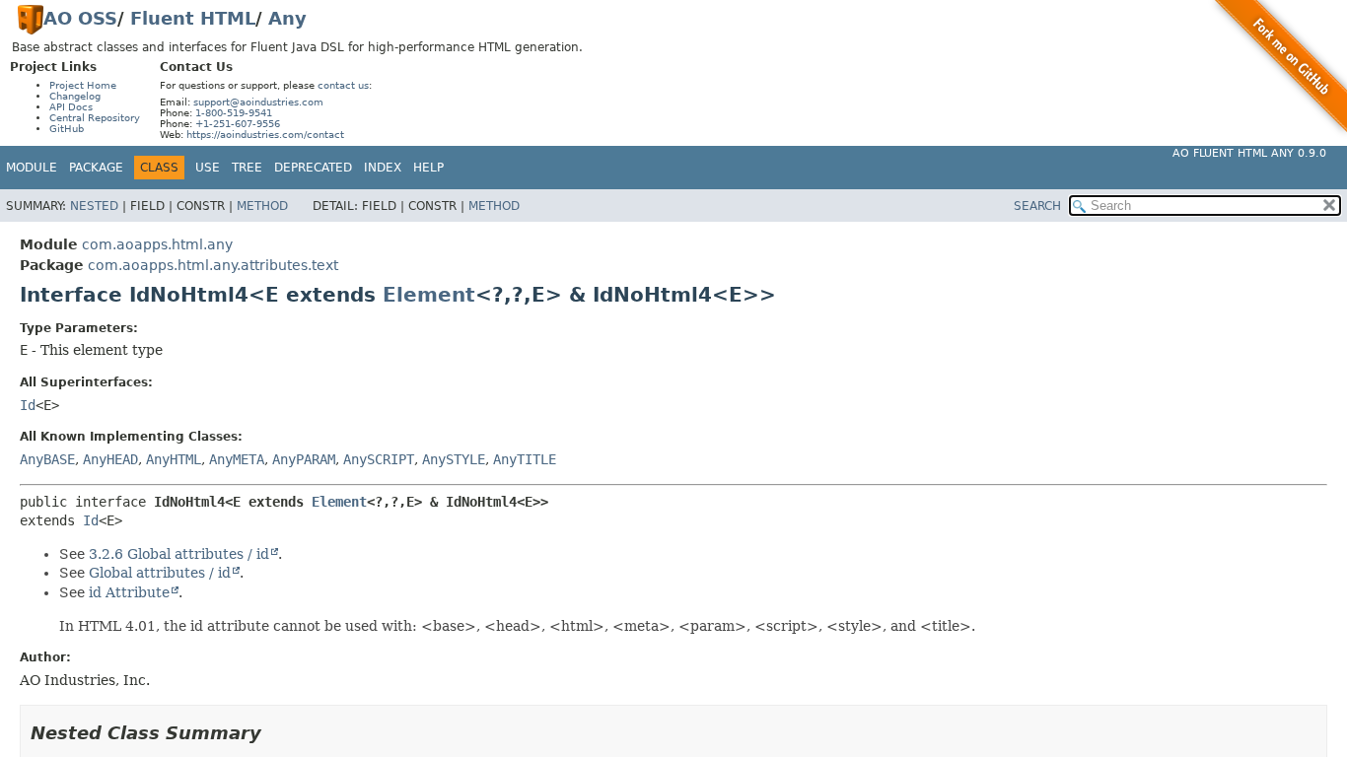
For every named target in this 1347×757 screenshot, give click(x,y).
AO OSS (80, 18)
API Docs (71, 107)
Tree (247, 167)
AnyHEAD (110, 459)
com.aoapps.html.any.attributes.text (213, 265)
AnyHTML (173, 459)
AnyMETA (236, 459)
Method (262, 206)
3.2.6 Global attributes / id (179, 554)
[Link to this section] (275, 733)
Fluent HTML (192, 18)
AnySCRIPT (378, 459)
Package (96, 167)
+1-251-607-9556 (237, 123)
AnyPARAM (303, 459)
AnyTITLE (524, 459)
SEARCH (1037, 206)
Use (207, 167)
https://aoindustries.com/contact (265, 134)
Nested (94, 206)
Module (31, 167)
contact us (343, 85)
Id (27, 405)
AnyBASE (47, 459)
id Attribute (129, 592)
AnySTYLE (453, 459)
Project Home (82, 85)
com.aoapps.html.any (157, 244)
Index (382, 167)
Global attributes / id (160, 573)
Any (287, 18)
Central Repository (94, 117)
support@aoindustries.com (258, 102)
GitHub (66, 128)
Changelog (75, 96)
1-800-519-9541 (233, 112)
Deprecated (313, 167)
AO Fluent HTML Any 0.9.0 (1249, 153)
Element (429, 295)
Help (428, 167)
